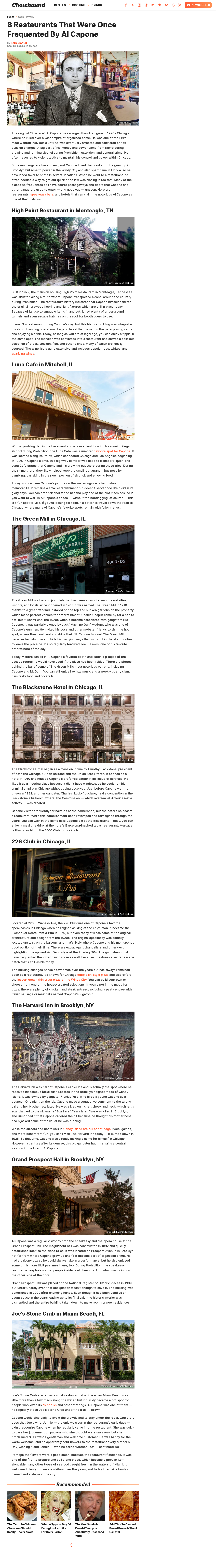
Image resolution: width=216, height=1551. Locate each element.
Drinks (96, 5)
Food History (26, 17)
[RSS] (180, 6)
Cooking (78, 5)
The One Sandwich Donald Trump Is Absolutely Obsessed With (89, 1530)
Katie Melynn (19, 43)
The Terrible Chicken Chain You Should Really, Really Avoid (21, 1528)
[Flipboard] (153, 6)
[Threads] (146, 6)
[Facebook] (126, 6)
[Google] (173, 6)
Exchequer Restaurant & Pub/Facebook (115, 914)
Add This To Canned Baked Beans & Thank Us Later (123, 1528)
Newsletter (201, 5)
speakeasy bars (41, 194)
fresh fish (50, 1405)
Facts (11, 17)
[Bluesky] (166, 6)
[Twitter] (133, 6)
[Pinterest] (160, 6)
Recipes (60, 5)
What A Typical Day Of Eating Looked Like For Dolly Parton (56, 1528)
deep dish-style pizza (93, 974)
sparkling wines (23, 353)
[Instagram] (139, 6)
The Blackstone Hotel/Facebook (118, 760)
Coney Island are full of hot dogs (87, 1129)
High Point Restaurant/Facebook (118, 283)
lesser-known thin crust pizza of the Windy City (52, 979)
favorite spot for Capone (112, 451)
